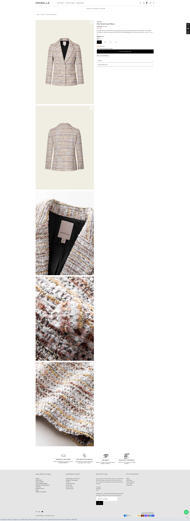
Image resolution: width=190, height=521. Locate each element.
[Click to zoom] (91, 22)
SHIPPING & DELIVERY (63, 459)
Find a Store (129, 483)
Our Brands (69, 485)
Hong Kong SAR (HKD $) (147, 513)
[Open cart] (150, 3)
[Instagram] (39, 512)
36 (99, 42)
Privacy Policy (69, 487)
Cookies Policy (70, 488)
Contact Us (129, 485)
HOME (37, 478)
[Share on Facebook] (188, 25)
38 (104, 42)
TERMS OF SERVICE (41, 492)
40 (110, 42)
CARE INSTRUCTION (102, 64)
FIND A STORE (39, 482)
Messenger (98, 488)
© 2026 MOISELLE (40, 515)
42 (116, 42)
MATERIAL (100, 60)
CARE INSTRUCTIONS (41, 483)
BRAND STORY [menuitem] (80, 3)
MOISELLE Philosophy (71, 480)
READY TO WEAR (70, 3)
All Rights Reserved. (49, 515)
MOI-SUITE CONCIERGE (127, 460)
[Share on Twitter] (188, 28)
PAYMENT (105, 460)
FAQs (37, 490)
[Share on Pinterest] (188, 32)
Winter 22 (43, 14)
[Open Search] (140, 3)
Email (97, 490)
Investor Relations (70, 483)
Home (38, 14)
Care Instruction (130, 482)
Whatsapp (98, 487)
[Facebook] (36, 512)
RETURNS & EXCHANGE (84, 459)
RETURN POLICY (40, 488)
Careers (68, 482)
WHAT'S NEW (60, 3)
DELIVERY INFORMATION (42, 485)
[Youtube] (42, 512)
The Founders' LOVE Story (73, 478)
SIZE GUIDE (39, 480)
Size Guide (129, 480)
